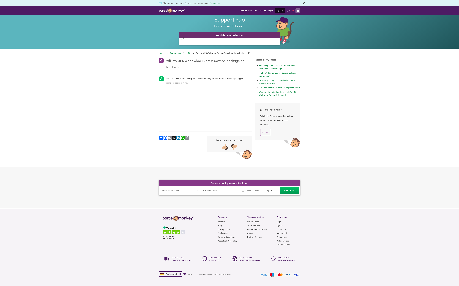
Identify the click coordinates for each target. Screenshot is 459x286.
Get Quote (289, 190)
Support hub (282, 233)
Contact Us (281, 229)
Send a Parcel (246, 10)
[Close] (304, 3)
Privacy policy (224, 229)
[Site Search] (288, 10)
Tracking (262, 10)
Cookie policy (223, 233)
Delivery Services (254, 237)
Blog (220, 225)
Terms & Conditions (226, 237)
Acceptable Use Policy (227, 240)
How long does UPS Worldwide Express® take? (279, 87)
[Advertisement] (205, 108)
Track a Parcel (253, 225)
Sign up (280, 10)
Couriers (250, 233)
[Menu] (297, 10)
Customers (282, 217)
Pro (255, 10)
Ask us (265, 132)
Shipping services (255, 217)
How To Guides (283, 244)
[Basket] (292, 10)
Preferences (215, 3)
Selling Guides (283, 240)
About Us (222, 221)
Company (222, 217)
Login (270, 10)
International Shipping (257, 229)
